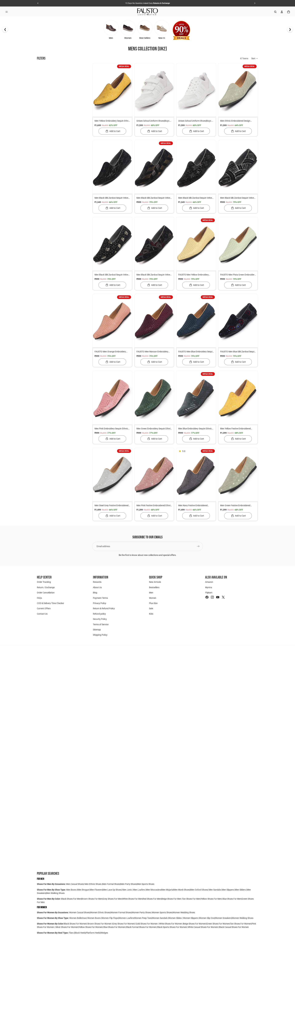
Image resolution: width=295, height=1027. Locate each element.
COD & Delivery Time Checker (50, 603)
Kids (151, 613)
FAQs (39, 598)
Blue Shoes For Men (231, 899)
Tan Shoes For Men (191, 899)
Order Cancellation (46, 592)
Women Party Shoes (141, 912)
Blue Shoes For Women (114, 927)
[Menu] (6, 11)
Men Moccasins (153, 889)
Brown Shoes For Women (100, 923)
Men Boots (71, 889)
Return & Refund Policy (104, 608)
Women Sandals (160, 918)
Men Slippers (228, 889)
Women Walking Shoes (242, 918)
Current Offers (44, 608)
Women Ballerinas (77, 918)
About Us (97, 587)
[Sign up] (198, 546)
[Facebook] (207, 597)
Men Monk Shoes (181, 889)
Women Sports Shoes (162, 912)
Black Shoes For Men (71, 899)
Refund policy (99, 613)
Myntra (208, 587)
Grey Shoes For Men (112, 899)
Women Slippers (191, 918)
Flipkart (208, 592)
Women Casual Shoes (79, 912)
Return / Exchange (46, 587)
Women (152, 598)
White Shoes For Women (170, 923)
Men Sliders (240, 889)
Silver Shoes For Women (66, 927)
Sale (151, 608)
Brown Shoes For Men (91, 899)
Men (151, 592)
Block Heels (80, 933)
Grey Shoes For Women (123, 923)
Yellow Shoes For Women (90, 927)
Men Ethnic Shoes (93, 884)
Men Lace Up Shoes (112, 889)
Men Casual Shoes (75, 884)
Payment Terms (100, 598)
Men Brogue (83, 889)
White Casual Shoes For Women (203, 927)
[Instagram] (212, 597)
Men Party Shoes (128, 884)
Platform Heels (93, 933)
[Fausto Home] (147, 11)
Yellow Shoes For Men (211, 899)
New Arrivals (155, 582)
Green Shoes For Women (218, 923)
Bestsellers (154, 587)
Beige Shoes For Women (194, 923)
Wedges (104, 933)
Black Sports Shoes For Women (172, 927)
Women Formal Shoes (121, 912)
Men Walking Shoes (55, 893)
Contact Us (42, 613)
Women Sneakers (223, 918)
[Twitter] (223, 597)
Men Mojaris (167, 889)
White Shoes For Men (132, 899)
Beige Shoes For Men (171, 899)
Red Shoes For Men (152, 899)
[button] (254, 58)
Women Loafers (126, 918)
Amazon (209, 582)
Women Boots (94, 918)
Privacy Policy (99, 603)
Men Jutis (127, 889)
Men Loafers (139, 889)
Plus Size (153, 603)
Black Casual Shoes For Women (234, 927)
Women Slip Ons (206, 918)
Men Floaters (96, 889)
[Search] (275, 11)
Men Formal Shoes (111, 884)
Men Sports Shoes (145, 884)
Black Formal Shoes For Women (141, 927)
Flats (71, 933)
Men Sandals (215, 889)
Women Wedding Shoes (184, 912)
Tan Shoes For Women (240, 923)
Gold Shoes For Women (147, 923)
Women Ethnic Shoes (100, 912)
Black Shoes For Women (75, 923)
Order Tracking (44, 582)
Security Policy (100, 619)
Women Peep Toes (143, 918)
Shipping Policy (100, 635)
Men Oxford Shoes (199, 889)
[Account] (281, 11)
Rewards (97, 582)
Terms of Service (100, 624)
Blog (95, 592)
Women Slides (175, 918)
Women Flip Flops (110, 918)
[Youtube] (218, 597)
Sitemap (97, 629)
